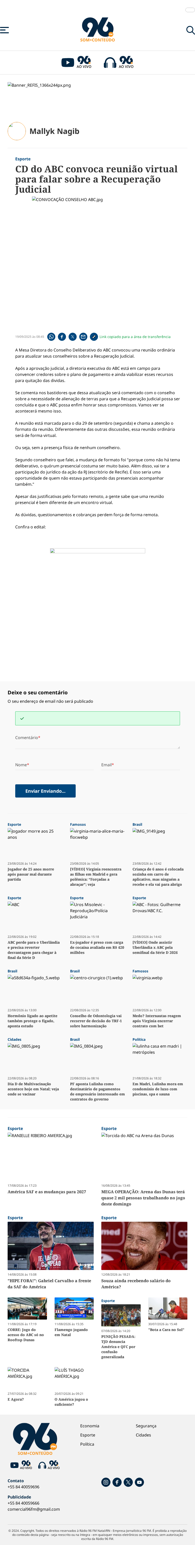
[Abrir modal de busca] (190, 30)
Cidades (143, 1435)
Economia (89, 1426)
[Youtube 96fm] (139, 1482)
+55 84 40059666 (23, 1503)
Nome (21, 765)
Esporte (87, 1435)
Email (106, 765)
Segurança (146, 1426)
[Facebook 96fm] (117, 1482)
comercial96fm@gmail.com (34, 1509)
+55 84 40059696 (23, 1487)
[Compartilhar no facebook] (62, 337)
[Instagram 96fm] (105, 1482)
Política (87, 1444)
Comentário (26, 737)
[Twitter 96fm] (128, 1482)
